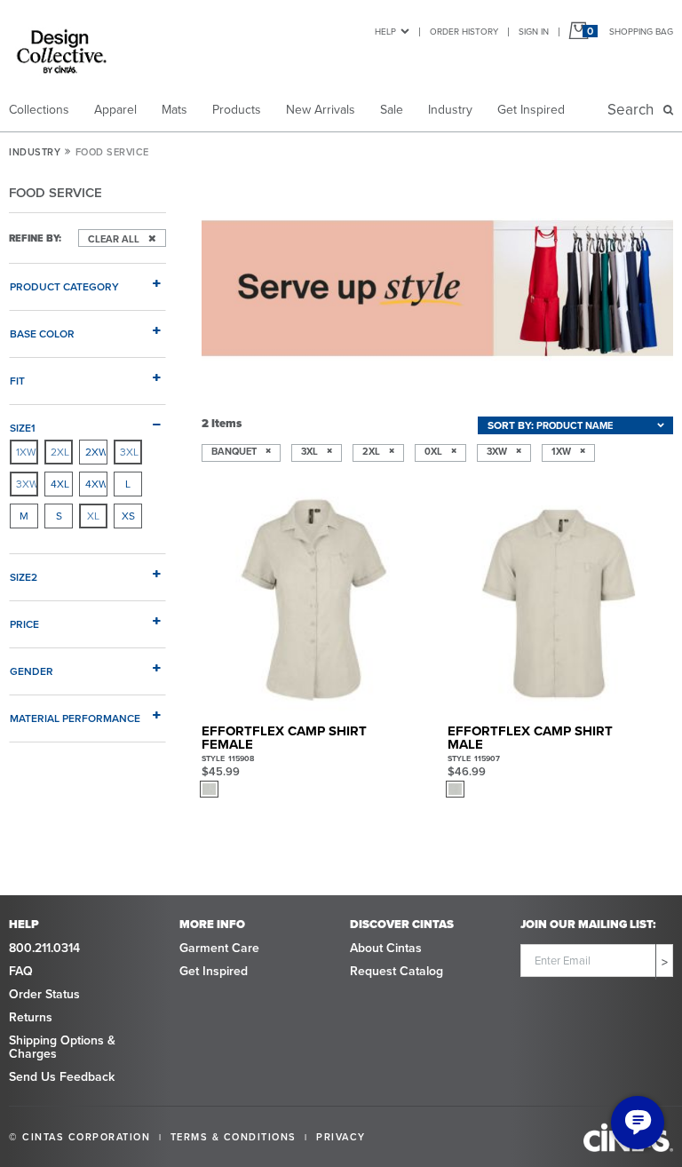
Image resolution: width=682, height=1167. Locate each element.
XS (128, 515)
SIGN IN (534, 31)
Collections (39, 109)
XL (93, 515)
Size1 (23, 427)
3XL (129, 451)
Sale (391, 109)
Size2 (23, 576)
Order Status (44, 994)
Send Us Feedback (62, 1076)
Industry (450, 109)
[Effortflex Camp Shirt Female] (314, 601)
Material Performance (75, 718)
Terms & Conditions (233, 1137)
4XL (60, 483)
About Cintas (386, 948)
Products (236, 109)
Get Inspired (531, 109)
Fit (17, 380)
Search (634, 109)
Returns (30, 1017)
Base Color (42, 333)
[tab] (87, 279)
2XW (96, 451)
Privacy (341, 1137)
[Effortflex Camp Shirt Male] (560, 601)
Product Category (64, 286)
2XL (60, 451)
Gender (31, 670)
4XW (96, 483)
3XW (26, 483)
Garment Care (219, 948)
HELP (385, 31)
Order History (464, 31)
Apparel (115, 109)
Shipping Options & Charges (62, 1046)
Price (24, 623)
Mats (174, 109)
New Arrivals (320, 109)
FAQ (21, 971)
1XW (26, 451)
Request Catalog (396, 971)
